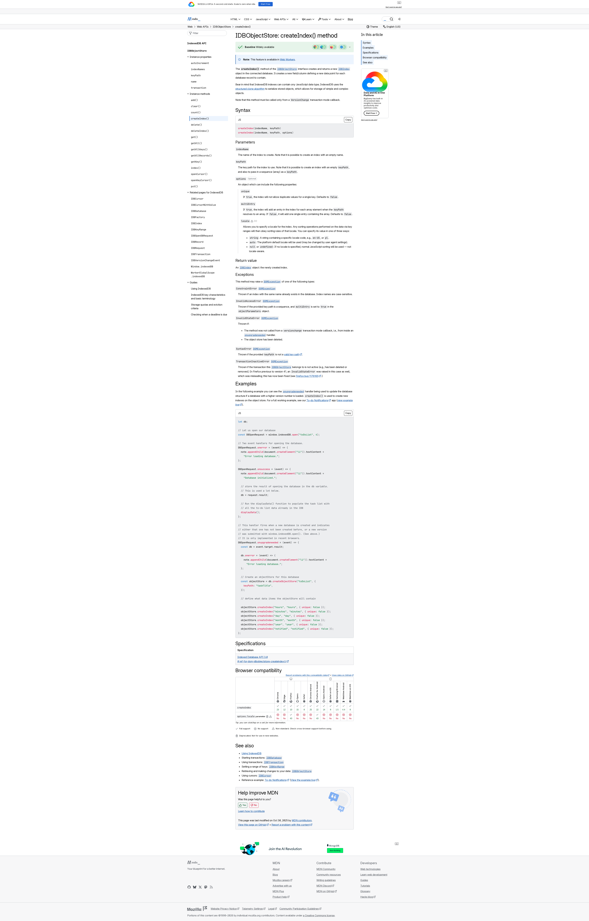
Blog (350, 19)
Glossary (365, 891)
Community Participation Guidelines (299, 908)
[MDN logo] (193, 862)
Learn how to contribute (251, 811)
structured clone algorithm (250, 88)
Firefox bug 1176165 (307, 376)
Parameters (245, 142)
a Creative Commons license (319, 915)
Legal (271, 908)
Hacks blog (366, 896)
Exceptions (244, 274)
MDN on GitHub (325, 891)
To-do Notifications (317, 400)
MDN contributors (302, 820)
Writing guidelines (326, 880)
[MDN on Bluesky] (194, 887)
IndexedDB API (196, 43)
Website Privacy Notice (224, 908)
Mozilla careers (281, 880)
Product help (280, 896)
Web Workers (287, 59)
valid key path (291, 354)
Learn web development (373, 874)
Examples (368, 47)
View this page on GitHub (252, 824)
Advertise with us (282, 885)
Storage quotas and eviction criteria (206, 306)
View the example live (303, 780)
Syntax (367, 42)
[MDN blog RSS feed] (211, 887)
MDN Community (326, 869)
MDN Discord (324, 885)
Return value (246, 260)
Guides (364, 880)
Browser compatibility (375, 57)
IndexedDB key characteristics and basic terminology (208, 296)
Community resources (328, 874)
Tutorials (365, 885)
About (276, 869)
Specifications (370, 52)
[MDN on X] (200, 887)
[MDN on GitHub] (189, 887)
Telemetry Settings (252, 908)
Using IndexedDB (251, 753)
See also (367, 62)
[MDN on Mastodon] (206, 887)
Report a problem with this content (290, 824)
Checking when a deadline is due (209, 314)
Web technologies (370, 869)
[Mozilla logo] (197, 908)
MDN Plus (278, 891)
